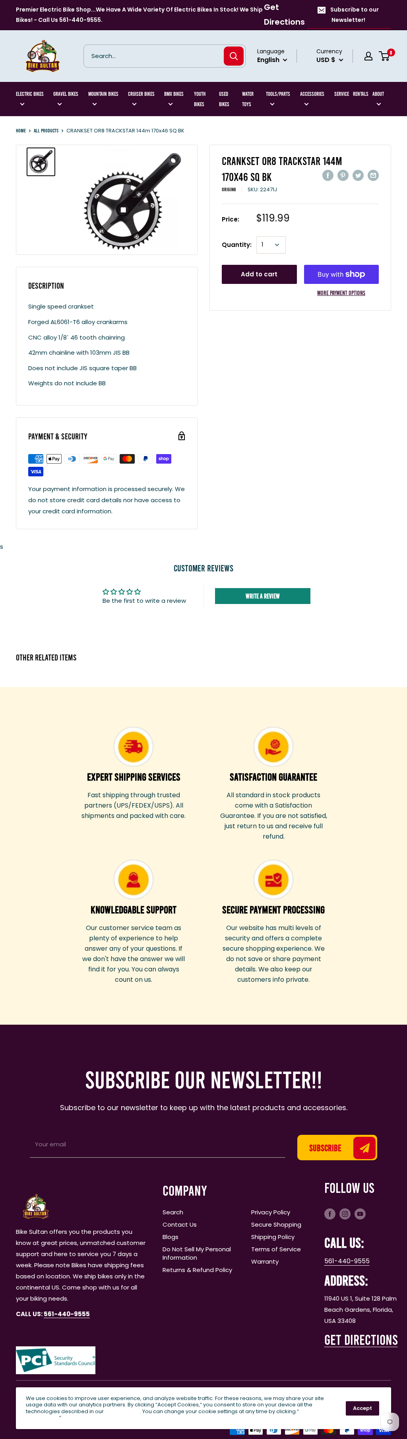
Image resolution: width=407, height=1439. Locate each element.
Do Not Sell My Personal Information (197, 1253)
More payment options (341, 292)
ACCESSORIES (312, 93)
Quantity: (237, 245)
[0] (385, 56)
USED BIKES (224, 98)
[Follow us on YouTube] (360, 1214)
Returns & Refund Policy (197, 1270)
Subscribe (325, 1147)
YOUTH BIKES (199, 98)
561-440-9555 (347, 1261)
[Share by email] (373, 175)
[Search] (234, 56)
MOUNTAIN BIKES (103, 93)
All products (46, 130)
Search (173, 1212)
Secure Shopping (276, 1224)
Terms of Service (276, 1249)
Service (341, 93)
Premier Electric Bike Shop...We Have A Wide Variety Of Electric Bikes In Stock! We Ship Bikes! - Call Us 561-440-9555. (139, 15)
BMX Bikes (174, 93)
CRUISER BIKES (141, 93)
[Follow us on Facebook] (329, 1214)
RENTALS (360, 93)
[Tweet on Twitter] (358, 175)
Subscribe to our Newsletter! (354, 15)
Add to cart (259, 274)
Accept (362, 1408)
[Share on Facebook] (327, 175)
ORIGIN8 (229, 189)
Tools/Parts (278, 93)
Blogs (170, 1237)
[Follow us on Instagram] (345, 1214)
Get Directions (284, 14)
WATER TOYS (248, 98)
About (378, 93)
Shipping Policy (273, 1237)
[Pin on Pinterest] (343, 175)
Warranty (265, 1261)
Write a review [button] (263, 596)
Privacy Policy (270, 1212)
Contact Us (180, 1224)
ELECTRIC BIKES (30, 93)
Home (21, 130)
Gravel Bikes (65, 93)
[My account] (368, 56)
